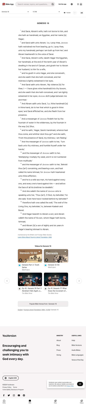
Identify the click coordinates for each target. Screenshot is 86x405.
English (20, 310)
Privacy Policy (7, 387)
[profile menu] (79, 4)
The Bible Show (27, 293)
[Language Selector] (72, 4)
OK (80, 384)
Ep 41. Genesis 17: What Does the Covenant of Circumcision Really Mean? (57, 289)
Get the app (62, 4)
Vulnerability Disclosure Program (13, 389)
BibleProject (26, 270)
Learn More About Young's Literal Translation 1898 (35, 237)
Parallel (68, 12)
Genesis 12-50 (55, 265)
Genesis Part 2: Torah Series (30, 266)
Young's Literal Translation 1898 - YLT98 (37, 310)
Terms (15, 387)
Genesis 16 (5, 11)
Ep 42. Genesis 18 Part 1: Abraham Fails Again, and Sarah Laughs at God (32, 289)
